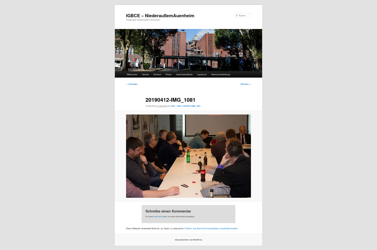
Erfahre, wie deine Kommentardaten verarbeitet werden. (211, 228)
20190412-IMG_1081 (192, 106)
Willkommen (132, 74)
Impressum (202, 74)
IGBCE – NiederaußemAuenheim (160, 15)
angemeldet (158, 216)
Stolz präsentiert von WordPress (188, 239)
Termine (145, 74)
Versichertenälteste (184, 74)
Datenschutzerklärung (220, 74)
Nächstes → (246, 84)
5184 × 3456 (176, 106)
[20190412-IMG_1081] (188, 156)
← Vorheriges (131, 84)
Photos (169, 74)
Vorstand (157, 74)
